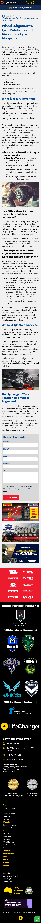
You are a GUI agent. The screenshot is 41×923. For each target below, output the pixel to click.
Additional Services (10, 845)
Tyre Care (6, 816)
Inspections (7, 836)
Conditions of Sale (29, 912)
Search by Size (8, 811)
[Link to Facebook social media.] (20, 918)
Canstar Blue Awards (10, 876)
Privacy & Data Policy (15, 912)
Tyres (5, 805)
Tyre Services (7, 839)
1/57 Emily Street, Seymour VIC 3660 (20, 749)
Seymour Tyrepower (22, 8)
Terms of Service (29, 489)
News (5, 859)
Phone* (6, 449)
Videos (6, 862)
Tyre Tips (6, 819)
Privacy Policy (14, 489)
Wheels (6, 822)
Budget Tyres (7, 879)
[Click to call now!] (27, 2)
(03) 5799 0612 (14, 755)
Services (6, 831)
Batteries (6, 833)
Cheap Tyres (7, 881)
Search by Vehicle (9, 808)
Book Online (8, 853)
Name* (6, 442)
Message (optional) (10, 471)
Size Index (6, 873)
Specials (6, 848)
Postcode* (7, 463)
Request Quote (11, 497)
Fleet (5, 856)
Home (6, 16)
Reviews (6, 865)
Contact (6, 851)
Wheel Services (8, 842)
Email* (6, 456)
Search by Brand (9, 813)
